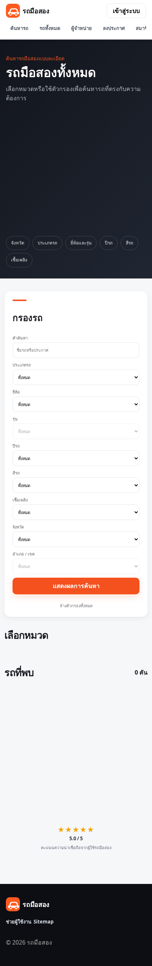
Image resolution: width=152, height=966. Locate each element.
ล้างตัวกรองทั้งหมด (76, 605)
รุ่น (15, 419)
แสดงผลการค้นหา (76, 586)
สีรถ (129, 243)
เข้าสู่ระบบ (126, 11)
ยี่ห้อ (16, 392)
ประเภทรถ (47, 243)
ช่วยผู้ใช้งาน (18, 921)
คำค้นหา (20, 338)
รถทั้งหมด (49, 28)
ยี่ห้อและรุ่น (80, 243)
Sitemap (43, 921)
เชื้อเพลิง (19, 260)
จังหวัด (17, 243)
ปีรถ (109, 243)
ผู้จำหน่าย (81, 28)
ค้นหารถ (19, 28)
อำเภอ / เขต (24, 554)
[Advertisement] (76, 169)
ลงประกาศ (114, 28)
